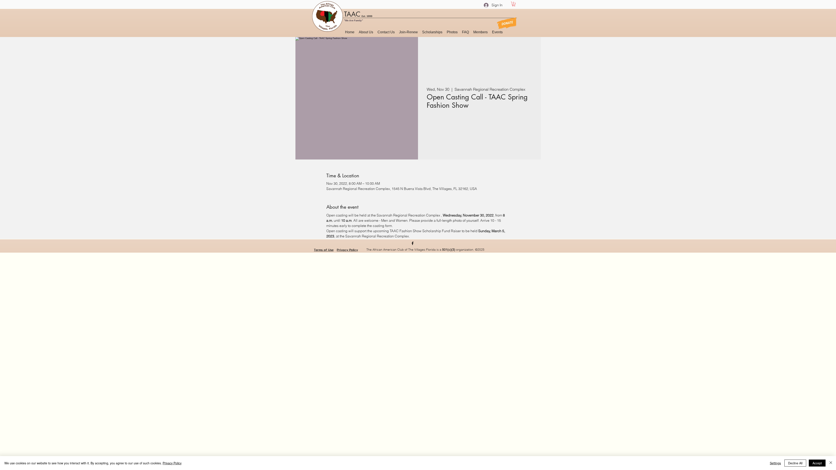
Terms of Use (324, 249)
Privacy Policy (347, 249)
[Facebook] (412, 243)
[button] (513, 4)
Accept (817, 463)
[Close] (830, 463)
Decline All (795, 463)
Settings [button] (775, 463)
